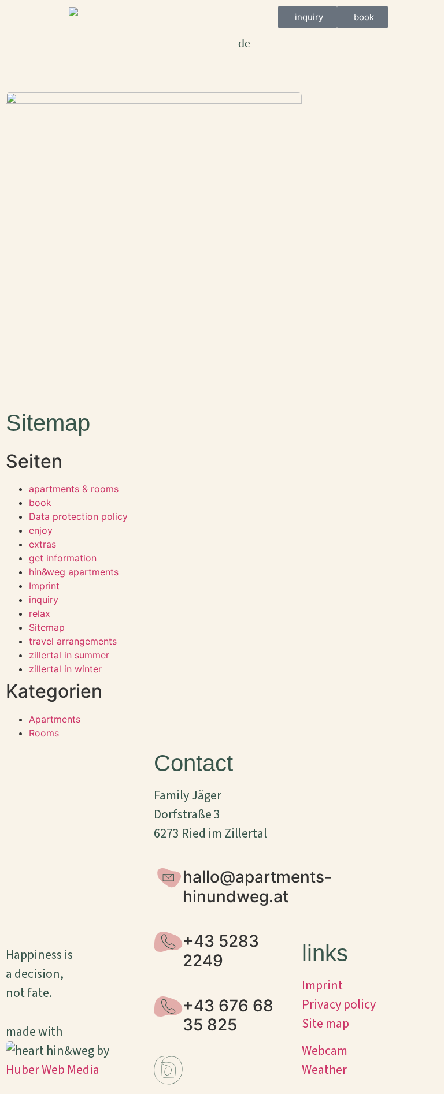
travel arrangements (73, 641)
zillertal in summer (69, 655)
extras (42, 544)
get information (63, 558)
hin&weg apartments (74, 572)
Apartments (54, 719)
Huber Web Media (52, 1069)
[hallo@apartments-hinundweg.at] (168, 877)
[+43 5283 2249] (168, 941)
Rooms (44, 733)
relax (39, 613)
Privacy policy (339, 1004)
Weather (324, 1069)
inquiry (43, 599)
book (40, 502)
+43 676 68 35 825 (228, 1015)
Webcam (324, 1050)
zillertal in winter (65, 669)
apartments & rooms (74, 488)
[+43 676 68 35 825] (168, 1006)
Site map (325, 1023)
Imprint (44, 585)
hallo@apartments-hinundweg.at (257, 886)
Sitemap (47, 627)
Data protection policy (78, 516)
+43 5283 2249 (221, 950)
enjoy (41, 530)
